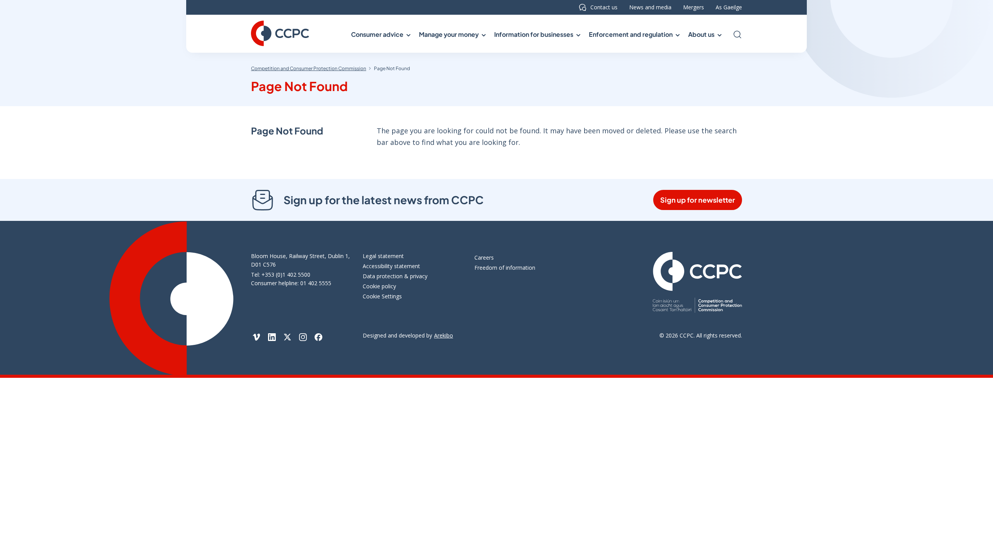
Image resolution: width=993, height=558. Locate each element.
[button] (380, 34)
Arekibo (443, 335)
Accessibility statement (391, 266)
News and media (650, 7)
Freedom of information (504, 267)
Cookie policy (379, 286)
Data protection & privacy (395, 276)
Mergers (693, 7)
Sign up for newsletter (697, 199)
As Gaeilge (729, 7)
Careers (484, 257)
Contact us (604, 7)
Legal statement (383, 256)
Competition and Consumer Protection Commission (308, 68)
